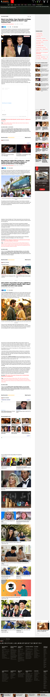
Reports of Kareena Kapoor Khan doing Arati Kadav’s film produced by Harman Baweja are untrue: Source (45, 84)
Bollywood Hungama (3, 6)
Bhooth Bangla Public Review (21, 655)
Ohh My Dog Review (13, 654)
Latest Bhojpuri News (37, 673)
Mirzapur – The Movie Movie (5, 651)
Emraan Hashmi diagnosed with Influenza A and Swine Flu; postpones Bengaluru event (44, 75)
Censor (7, 379)
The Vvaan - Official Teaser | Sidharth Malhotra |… (29, 679)
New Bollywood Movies (18, 128)
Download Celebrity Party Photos (45, 679)
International (3, 124)
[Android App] (46, 691)
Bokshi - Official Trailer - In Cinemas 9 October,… (29, 678)
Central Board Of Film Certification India (10, 380)
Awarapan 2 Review (13, 653)
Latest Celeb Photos (13, 674)
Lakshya (2, 381)
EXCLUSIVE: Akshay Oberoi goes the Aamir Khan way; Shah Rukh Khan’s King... (45, 161)
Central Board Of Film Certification (13, 379)
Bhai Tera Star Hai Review (14, 655)
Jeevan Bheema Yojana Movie (41, 38)
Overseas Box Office (45, 654)
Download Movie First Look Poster (45, 681)
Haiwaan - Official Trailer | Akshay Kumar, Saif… (29, 681)
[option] (43, 628)
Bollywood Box (45, 647)
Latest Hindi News (36, 672)
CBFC (18, 378)
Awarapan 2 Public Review (20, 651)
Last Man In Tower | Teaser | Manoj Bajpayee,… (29, 673)
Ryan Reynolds (9, 116)
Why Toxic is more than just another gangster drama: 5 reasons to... (39, 160)
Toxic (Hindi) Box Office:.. (40, 45)
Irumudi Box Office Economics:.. (41, 47)
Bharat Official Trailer (37, 680)
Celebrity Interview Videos (21, 674)
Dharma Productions (24, 380)
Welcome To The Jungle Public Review (21, 654)
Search (42, 189)
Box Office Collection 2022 (45, 663)
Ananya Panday (6, 378)
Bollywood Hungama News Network (8, 165)
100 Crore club (45, 655)
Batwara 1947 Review (13, 651)
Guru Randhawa (38, 58)
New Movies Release (9, 130)
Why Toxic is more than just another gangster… (5, 425)
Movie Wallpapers (13, 677)
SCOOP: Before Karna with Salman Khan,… (5, 433)
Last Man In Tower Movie (5, 653)
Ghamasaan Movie (4, 655)
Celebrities (7, 640)
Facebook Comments (5, 140)
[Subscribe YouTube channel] (41, 2)
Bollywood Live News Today (6, 131)
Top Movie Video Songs (21, 673)
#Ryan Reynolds (26, 36)
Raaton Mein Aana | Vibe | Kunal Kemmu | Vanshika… (29, 675)
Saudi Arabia (7, 246)
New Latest (20, 671)
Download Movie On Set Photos (45, 686)
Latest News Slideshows (5, 678)
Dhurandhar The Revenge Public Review (21, 657)
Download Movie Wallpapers (45, 688)
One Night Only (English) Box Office (29, 650)
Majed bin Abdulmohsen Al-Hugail (20, 245)
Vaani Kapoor (36, 652)
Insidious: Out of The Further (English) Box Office (29, 653)
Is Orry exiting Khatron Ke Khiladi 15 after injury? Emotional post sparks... (39, 128)
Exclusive (29, 380)
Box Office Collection (45, 649)
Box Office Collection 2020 (45, 667)
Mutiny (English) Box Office (29, 651)
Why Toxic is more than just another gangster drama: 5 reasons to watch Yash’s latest (44, 65)
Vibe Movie (3, 656)
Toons (11, 678)
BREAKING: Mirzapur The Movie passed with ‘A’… (15, 425)
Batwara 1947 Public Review (20, 650)
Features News (38, 43)
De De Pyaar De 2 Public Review (21, 661)
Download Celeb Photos (45, 673)
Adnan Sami (38, 50)
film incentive (5, 245)
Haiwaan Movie (4, 654)
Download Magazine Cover (45, 683)
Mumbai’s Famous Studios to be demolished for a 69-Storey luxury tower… (42, 181)
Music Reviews (36, 679)
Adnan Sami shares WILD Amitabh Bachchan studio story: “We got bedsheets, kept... (39, 150)
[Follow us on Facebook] (35, 1)
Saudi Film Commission (13, 246)
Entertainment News (25, 130)
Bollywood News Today (5, 253)
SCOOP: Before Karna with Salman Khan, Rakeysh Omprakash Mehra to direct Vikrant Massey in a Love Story (44, 80)
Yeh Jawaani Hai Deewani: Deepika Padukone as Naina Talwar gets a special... (45, 139)
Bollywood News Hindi (18, 130)
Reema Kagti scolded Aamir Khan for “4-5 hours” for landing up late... (39, 139)
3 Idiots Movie (45, 58)
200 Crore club (45, 657)
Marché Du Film (27, 245)
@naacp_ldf (4, 114)
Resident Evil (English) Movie (5, 658)
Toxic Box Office (38, 40)
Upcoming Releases (4, 679)
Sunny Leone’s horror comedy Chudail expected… (26, 433)
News (7, 6)
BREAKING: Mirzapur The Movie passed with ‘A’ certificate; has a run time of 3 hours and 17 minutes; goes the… (45, 70)
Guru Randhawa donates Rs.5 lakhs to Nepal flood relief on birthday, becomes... (45, 118)
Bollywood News (11, 128)
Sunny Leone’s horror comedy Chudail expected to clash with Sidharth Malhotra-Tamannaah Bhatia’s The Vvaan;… (45, 89)
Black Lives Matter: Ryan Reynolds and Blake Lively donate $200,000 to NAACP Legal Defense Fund (22, 6)
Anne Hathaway (45, 49)
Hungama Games (36, 676)
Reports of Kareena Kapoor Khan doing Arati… (15, 433)
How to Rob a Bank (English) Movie (5, 650)
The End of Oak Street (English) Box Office (28, 658)
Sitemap (35, 677)
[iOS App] (47, 691)
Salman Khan (36, 654)
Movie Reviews (4, 680)
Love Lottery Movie (4, 657)
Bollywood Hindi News (5, 681)
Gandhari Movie (38, 36)
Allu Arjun (35, 651)
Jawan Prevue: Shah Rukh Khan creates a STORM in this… (43, 631)
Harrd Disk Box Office (28, 652)
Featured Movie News (5, 674)
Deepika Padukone (36, 650)
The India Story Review (13, 659)
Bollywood (10, 378)
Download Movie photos (45, 677)
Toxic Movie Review (39, 33)
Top (36, 646)
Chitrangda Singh (39, 55)
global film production (11, 245)
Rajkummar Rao (36, 657)
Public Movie (20, 647)
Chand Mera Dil (18, 380)
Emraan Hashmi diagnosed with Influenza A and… (26, 425)
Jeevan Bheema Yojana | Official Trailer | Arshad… (29, 676)
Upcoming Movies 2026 (16, 131)
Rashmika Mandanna (37, 653)
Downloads (46, 671)
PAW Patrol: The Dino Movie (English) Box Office (29, 655)
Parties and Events (13, 673)
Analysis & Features (45, 650)
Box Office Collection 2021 (45, 665)
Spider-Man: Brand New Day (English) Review (14, 656)
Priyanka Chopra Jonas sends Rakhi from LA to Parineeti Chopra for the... (45, 149)
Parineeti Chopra (38, 49)
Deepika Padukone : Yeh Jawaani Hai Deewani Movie (42, 53)
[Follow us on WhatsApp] (37, 2)
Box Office (29, 646)
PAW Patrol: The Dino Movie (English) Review (14, 650)
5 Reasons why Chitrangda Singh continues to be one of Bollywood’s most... (45, 128)
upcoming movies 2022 (15, 253)
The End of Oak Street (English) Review (13, 652)
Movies (1, 640)
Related (37, 109)
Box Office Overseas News (5, 677)
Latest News (42, 109)
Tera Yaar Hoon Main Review (13, 658)
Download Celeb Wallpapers (45, 675)
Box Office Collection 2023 (45, 660)
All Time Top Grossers (45, 652)
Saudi (4, 246)
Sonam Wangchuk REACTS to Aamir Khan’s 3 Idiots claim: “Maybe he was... (38, 118)
